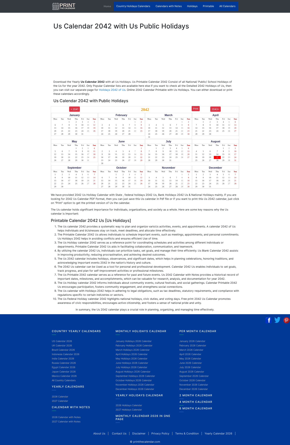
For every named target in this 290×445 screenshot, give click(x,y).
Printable (208, 6)
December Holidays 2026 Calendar (135, 389)
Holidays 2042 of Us (112, 89)
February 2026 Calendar (192, 345)
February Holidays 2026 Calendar (134, 345)
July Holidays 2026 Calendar (131, 367)
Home (109, 6)
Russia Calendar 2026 (64, 362)
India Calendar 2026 (63, 358)
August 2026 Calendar (191, 371)
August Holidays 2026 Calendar (133, 371)
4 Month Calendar (195, 401)
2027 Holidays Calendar (129, 409)
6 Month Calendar (195, 408)
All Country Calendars (64, 380)
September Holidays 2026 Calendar (135, 375)
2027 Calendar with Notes (66, 421)
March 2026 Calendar (191, 349)
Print (195, 108)
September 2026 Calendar (194, 375)
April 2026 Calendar (190, 354)
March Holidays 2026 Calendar (133, 349)
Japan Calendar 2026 (64, 371)
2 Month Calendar (195, 395)
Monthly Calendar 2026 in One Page (143, 417)
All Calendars (227, 6)
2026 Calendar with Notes (66, 417)
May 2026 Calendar (190, 358)
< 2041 (74, 109)
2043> (215, 109)
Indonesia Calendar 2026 (65, 354)
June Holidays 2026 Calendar (132, 362)
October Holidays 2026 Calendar (134, 380)
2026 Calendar (60, 396)
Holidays (192, 6)
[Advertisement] (19, 105)
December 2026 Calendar (193, 389)
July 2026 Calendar (190, 367)
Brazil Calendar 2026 (63, 349)
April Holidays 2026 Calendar (132, 354)
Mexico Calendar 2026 (64, 375)
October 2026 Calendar (192, 380)
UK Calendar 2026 (62, 345)
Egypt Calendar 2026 (63, 367)
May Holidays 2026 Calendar (131, 358)
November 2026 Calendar (193, 384)
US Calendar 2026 (62, 341)
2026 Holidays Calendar (129, 405)
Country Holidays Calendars (133, 6)
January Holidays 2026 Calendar (134, 341)
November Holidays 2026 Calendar (135, 384)
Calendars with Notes (169, 6)
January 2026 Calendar (192, 341)
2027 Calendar (60, 400)
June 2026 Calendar (190, 362)
